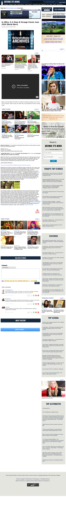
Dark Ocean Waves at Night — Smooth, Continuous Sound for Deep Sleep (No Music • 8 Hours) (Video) (53, 202)
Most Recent (59, 4)
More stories (19, 16)
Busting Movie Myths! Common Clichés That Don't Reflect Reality (32, 233)
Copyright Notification (43, 475)
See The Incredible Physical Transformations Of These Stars (19, 137)
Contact (23, 475)
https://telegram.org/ (59, 129)
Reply (29, 295)
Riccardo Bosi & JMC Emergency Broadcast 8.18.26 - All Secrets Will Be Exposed (52, 197)
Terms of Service (33, 475)
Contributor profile (13, 16)
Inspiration (43, 4)
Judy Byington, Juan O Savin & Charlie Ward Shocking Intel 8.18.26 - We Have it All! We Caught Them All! (52, 174)
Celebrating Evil (46, 408)
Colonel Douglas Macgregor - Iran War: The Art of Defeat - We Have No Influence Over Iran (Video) (53, 364)
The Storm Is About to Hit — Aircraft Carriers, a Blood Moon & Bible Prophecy (53, 220)
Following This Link (28, 204)
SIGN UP (47, 149)
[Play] (53, 26)
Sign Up (63, 2)
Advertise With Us (13, 475)
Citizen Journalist (32, 153)
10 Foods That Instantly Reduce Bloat (33, 136)
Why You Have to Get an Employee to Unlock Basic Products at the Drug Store (52, 435)
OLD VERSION (59, 9)
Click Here (12, 153)
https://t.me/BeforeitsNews (48, 133)
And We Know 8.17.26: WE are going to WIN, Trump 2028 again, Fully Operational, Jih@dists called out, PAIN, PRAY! (52, 186)
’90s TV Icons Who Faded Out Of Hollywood (33, 122)
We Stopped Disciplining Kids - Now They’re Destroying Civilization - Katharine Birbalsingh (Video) (53, 241)
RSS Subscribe (52, 475)
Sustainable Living (36, 4)
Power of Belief (28, 4)
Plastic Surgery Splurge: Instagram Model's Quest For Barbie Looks (20, 248)
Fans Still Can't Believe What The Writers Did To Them (53, 64)
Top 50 (54, 4)
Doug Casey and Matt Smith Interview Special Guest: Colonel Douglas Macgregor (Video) (53, 351)
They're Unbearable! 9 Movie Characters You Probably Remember (20, 123)
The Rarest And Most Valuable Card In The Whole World (59, 311)
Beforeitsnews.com (11, 8)
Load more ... (20, 330)
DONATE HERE (46, 10)
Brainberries (4, 120)
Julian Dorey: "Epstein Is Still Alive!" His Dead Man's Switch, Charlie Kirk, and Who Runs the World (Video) (52, 280)
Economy (11, 4)
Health (15, 4)
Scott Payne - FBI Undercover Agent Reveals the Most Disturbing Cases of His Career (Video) (52, 247)
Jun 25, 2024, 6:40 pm (9, 303)
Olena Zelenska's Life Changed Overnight (52, 94)
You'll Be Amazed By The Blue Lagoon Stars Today (47, 311)
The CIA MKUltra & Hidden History (50, 412)
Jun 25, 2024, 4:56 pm (9, 295)
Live (48, 4)
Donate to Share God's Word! (53, 42)
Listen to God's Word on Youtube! (53, 39)
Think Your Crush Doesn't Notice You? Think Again (7, 123)
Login (60, 2)
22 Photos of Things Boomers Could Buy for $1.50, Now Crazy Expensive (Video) (52, 285)
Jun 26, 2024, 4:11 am (9, 312)
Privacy (27, 475)
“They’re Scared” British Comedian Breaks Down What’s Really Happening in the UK (52, 430)
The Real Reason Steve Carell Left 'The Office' (33, 247)
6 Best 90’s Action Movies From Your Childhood (7, 247)
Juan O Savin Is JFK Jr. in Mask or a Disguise (52, 369)
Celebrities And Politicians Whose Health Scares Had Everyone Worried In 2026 (53, 398)
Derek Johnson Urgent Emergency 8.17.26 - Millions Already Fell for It (52, 225)
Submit (53, 161)
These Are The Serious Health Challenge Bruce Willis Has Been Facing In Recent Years (53, 110)
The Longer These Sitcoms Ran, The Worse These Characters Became (7, 233)
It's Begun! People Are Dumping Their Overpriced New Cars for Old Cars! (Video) (52, 274)
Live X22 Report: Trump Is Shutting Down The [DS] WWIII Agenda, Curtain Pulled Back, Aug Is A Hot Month (52, 215)
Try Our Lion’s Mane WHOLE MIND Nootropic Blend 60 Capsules (16, 165)
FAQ (19, 475)
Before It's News (12, 1)
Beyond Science (20, 4)
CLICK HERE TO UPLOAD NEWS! (59, 16)
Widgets (58, 475)
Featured (6, 4)
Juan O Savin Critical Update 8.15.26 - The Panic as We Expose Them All (52, 373)
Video (51, 4)
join (7, 148)
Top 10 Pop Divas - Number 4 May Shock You (53, 80)
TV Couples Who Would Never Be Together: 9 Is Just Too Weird (20, 233)
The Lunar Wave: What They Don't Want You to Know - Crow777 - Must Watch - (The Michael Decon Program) (53, 447)
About (7, 475)
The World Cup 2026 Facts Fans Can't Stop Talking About (7, 136)
